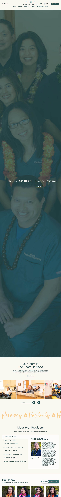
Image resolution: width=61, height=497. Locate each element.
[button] (5, 4)
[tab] (15, 437)
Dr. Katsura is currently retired (35, 458)
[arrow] (33, 402)
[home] (30, 2)
